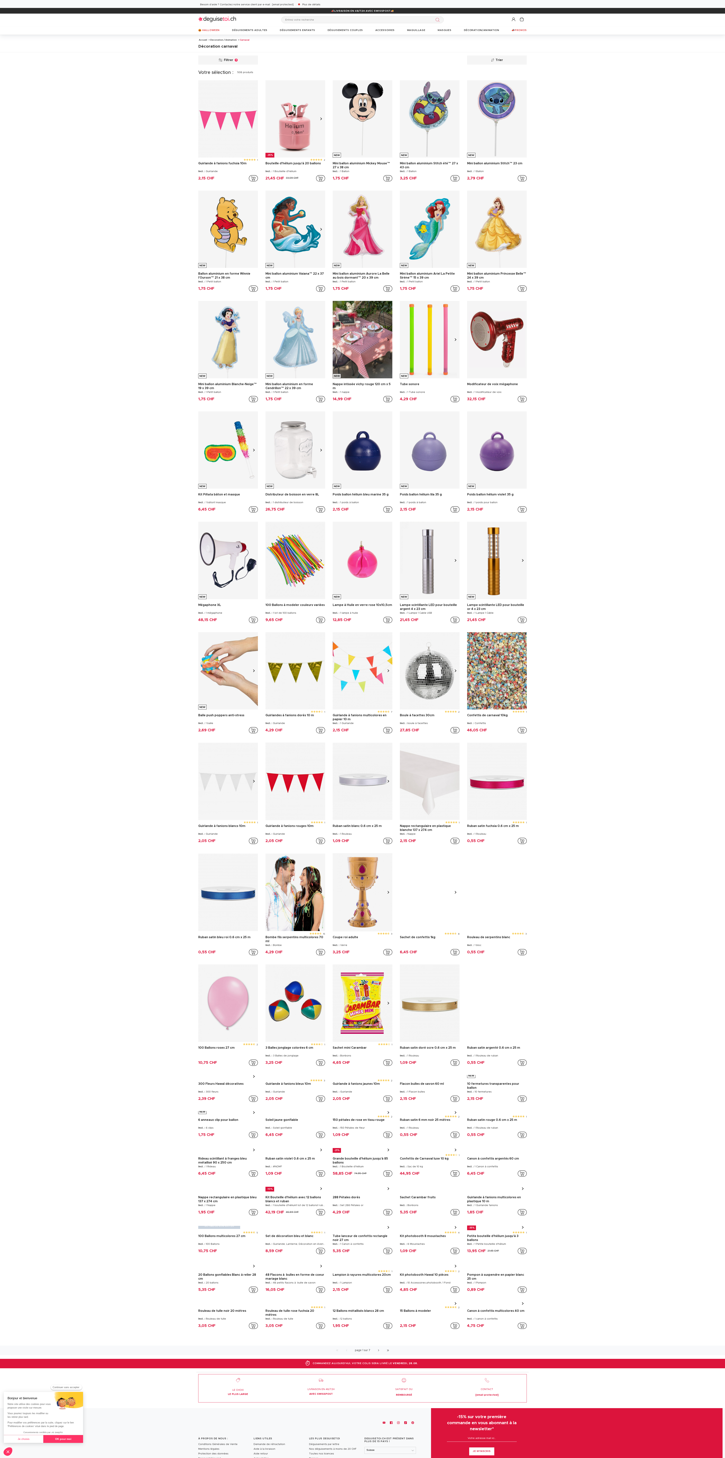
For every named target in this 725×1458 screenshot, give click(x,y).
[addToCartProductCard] (253, 178)
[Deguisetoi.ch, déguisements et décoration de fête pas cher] (217, 19)
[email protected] (283, 4)
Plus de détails (311, 4)
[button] (514, 19)
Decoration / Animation (223, 40)
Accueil (203, 40)
